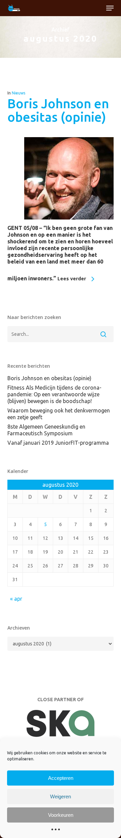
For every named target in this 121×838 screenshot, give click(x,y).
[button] (110, 8)
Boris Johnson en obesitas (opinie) (58, 110)
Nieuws (18, 93)
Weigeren (60, 796)
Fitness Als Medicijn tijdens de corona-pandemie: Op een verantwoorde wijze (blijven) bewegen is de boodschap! (54, 394)
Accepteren (60, 778)
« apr (16, 599)
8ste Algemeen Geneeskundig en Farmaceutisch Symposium (46, 430)
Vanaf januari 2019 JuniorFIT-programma (58, 443)
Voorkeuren (60, 815)
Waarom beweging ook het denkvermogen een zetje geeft (58, 413)
